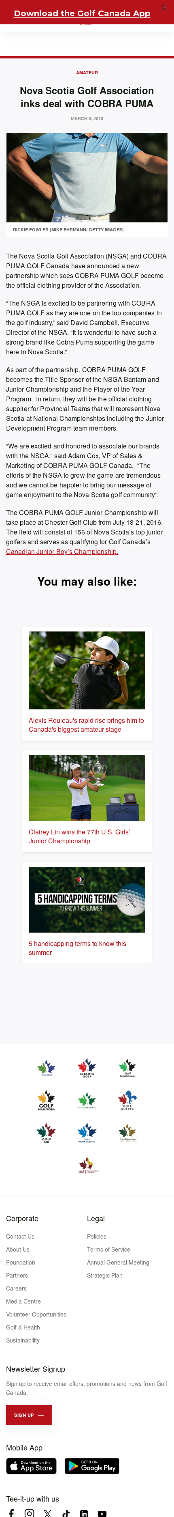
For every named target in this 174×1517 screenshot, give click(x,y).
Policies (96, 1236)
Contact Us (20, 1236)
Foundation (20, 1262)
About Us (18, 1249)
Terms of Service (108, 1249)
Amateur (87, 72)
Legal (96, 1218)
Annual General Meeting (118, 1262)
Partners (17, 1275)
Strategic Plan (105, 1275)
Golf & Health (23, 1327)
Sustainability (23, 1340)
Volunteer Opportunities (36, 1314)
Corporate (22, 1218)
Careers (16, 1288)
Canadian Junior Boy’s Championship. (62, 551)
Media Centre (23, 1301)
